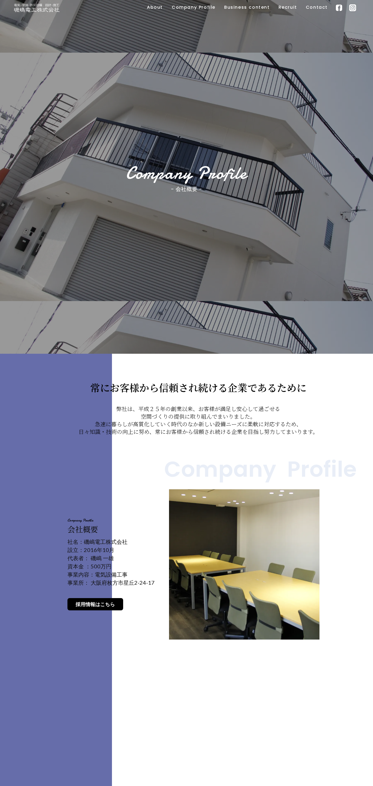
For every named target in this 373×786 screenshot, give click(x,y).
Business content (247, 7)
